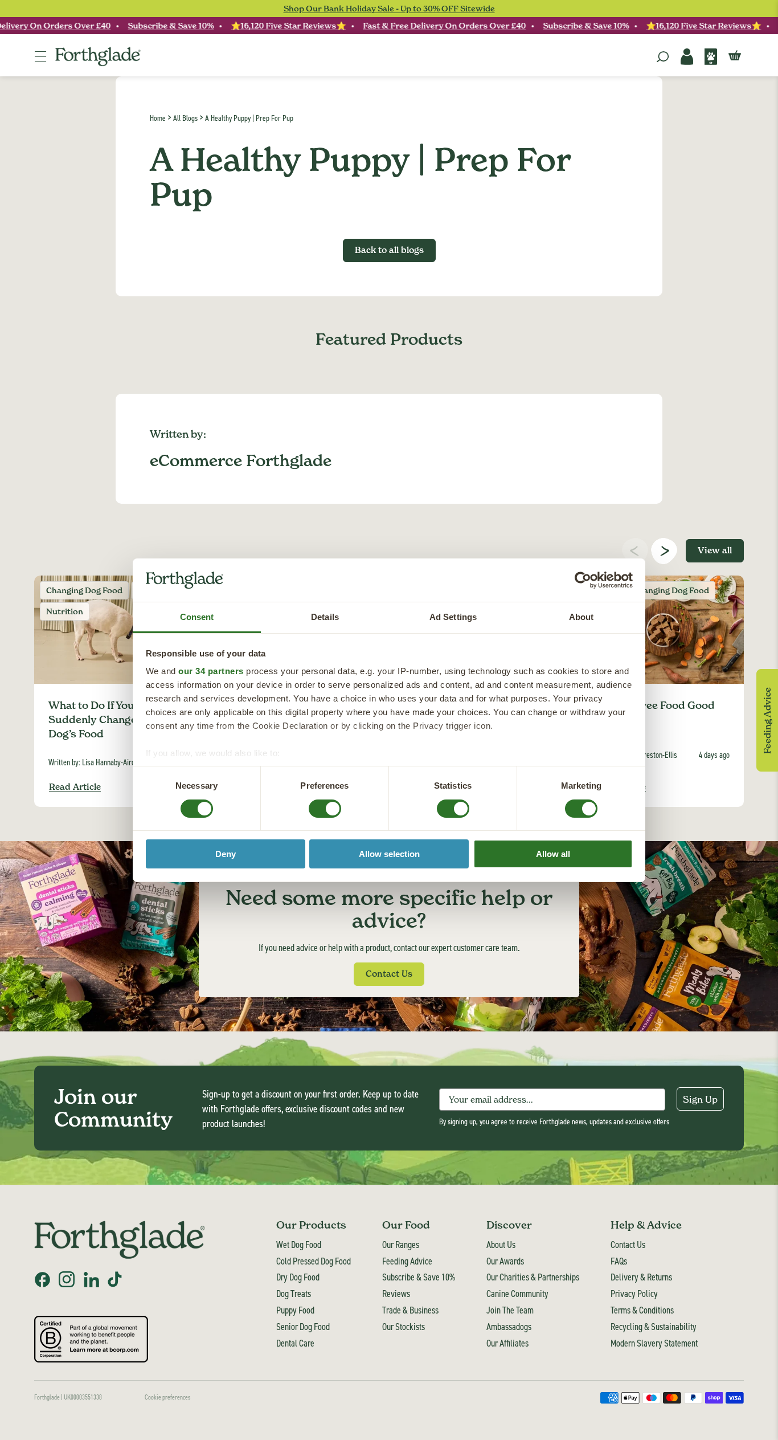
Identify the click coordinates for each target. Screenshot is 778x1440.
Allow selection (389, 854)
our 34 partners (211, 671)
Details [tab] (325, 617)
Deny (225, 854)
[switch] (314, 804)
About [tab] (581, 617)
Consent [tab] (197, 617)
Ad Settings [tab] (453, 617)
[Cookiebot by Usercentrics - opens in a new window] (583, 580)
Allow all (553, 854)
